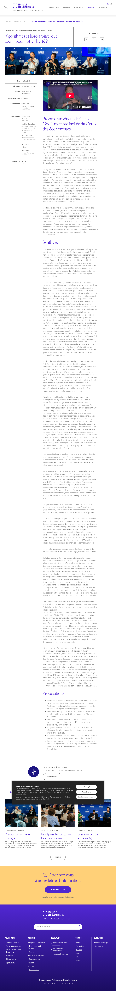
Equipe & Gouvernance (13, 946)
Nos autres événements (60, 954)
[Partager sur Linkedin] (102, 41)
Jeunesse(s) (10, 955)
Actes (26, 21)
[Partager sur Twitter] (94, 41)
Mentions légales (45, 980)
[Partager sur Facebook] (86, 41)
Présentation (53, 7)
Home (8, 21)
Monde (31, 963)
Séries (78, 960)
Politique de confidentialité (61, 980)
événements (55, 937)
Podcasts (79, 950)
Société (31, 966)
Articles (66, 7)
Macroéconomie (34, 959)
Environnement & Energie (35, 947)
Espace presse (10, 963)
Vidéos (78, 953)
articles (31, 937)
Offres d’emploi (11, 959)
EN (111, 4)
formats (78, 937)
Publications (80, 946)
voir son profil (52, 776)
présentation (10, 937)
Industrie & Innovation (37, 955)
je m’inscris (55, 890)
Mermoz (78, 942)
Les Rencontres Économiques (26, 92)
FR (108, 4)
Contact (74, 980)
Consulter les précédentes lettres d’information (58, 897)
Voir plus (58, 857)
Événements (78, 7)
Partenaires (99, 946)
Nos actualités (34, 970)
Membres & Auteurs (12, 942)
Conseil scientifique (101, 942)
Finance (31, 952)
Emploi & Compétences (37, 942)
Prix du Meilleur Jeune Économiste (13, 951)
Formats (91, 7)
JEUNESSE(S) (102, 7)
